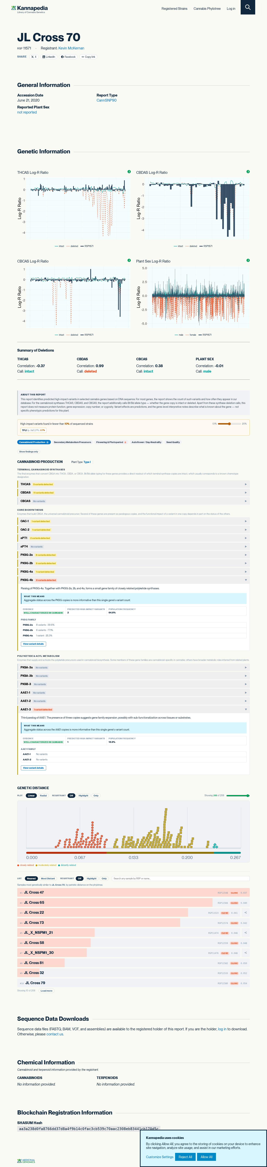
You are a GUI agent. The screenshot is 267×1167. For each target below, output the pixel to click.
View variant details (33, 644)
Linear (31, 795)
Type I (87, 462)
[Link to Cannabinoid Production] (65, 462)
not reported (27, 112)
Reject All (185, 1157)
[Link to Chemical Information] (246, 1062)
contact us (54, 1034)
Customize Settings (159, 1157)
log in (222, 1029)
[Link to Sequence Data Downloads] (246, 1019)
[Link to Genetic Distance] (52, 788)
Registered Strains (174, 9)
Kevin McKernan (71, 48)
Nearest (31, 878)
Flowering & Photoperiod (111, 442)
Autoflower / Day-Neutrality (146, 442)
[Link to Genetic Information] (246, 151)
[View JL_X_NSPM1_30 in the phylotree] (246, 952)
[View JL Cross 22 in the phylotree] (246, 912)
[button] (33, 430)
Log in (231, 9)
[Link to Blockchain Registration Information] (246, 1113)
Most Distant (48, 878)
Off (71, 795)
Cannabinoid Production (33, 442)
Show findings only (28, 451)
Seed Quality (173, 442)
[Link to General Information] (246, 85)
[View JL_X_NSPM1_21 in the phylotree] (246, 932)
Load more (46, 990)
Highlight (83, 795)
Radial (43, 795)
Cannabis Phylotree (207, 9)
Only (96, 795)
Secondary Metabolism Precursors (72, 442)
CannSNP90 (107, 100)
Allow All (206, 1157)
